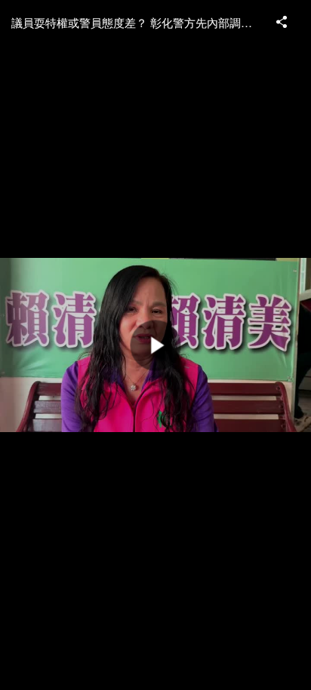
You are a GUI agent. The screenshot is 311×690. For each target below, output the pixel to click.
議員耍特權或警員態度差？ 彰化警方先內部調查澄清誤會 (136, 22)
